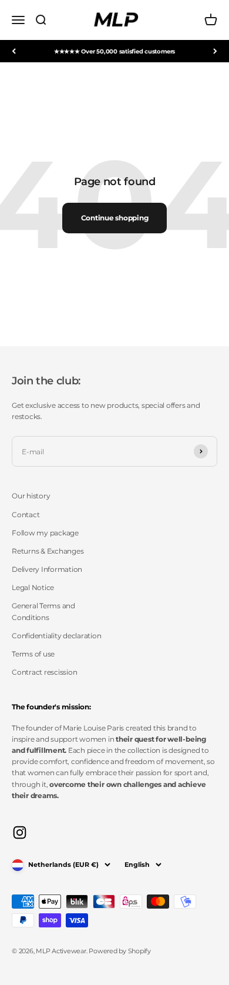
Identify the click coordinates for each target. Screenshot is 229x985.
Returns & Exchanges (47, 551)
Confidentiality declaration (57, 635)
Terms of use (33, 653)
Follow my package (45, 532)
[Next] (215, 51)
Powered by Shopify (120, 951)
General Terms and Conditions (43, 611)
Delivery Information (47, 569)
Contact (25, 514)
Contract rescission (44, 672)
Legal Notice (33, 587)
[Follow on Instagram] (20, 832)
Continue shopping (115, 217)
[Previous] (14, 51)
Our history (31, 495)
